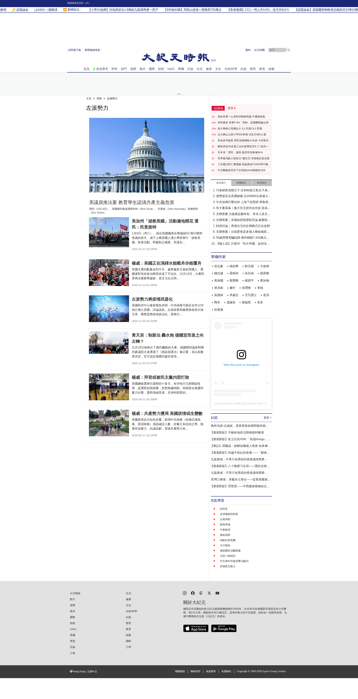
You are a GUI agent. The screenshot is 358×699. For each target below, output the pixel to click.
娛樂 (271, 68)
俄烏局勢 (225, 534)
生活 (199, 68)
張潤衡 (246, 287)
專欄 (181, 68)
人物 (72, 652)
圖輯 (128, 641)
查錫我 (246, 302)
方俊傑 (264, 266)
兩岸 (142, 68)
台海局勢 (225, 519)
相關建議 (180, 671)
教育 (262, 68)
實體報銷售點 (92, 49)
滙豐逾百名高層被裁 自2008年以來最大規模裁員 (243, 196)
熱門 (124, 68)
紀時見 (224, 508)
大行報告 (225, 545)
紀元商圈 (259, 49)
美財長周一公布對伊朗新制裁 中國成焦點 (241, 116)
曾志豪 (218, 266)
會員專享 (102, 68)
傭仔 (232, 287)
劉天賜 (249, 266)
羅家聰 (264, 273)
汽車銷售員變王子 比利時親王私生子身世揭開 (243, 191)
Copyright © (244, 671)
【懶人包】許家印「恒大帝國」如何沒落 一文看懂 (243, 244)
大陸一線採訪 (227, 555)
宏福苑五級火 (227, 566)
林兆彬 (218, 287)
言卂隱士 (251, 295)
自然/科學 (230, 68)
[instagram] (184, 592)
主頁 (88, 98)
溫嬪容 (231, 302)
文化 (218, 68)
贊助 (248, 49)
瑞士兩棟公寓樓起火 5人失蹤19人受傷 (240, 128)
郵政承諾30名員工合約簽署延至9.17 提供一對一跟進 (244, 146)
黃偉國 (218, 280)
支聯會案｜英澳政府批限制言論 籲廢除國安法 (243, 220)
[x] (209, 592)
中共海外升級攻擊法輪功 (234, 561)
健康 (209, 68)
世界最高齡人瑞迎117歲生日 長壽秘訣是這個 (243, 158)
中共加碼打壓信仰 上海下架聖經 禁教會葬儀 (243, 202)
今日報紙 (75, 593)
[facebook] (193, 592)
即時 (114, 68)
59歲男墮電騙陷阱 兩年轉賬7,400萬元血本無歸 (242, 238)
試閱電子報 (74, 49)
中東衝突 (225, 529)
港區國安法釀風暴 (230, 550)
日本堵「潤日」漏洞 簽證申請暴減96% (240, 152)
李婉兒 (234, 295)
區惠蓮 (218, 309)
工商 (128, 646)
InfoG (171, 68)
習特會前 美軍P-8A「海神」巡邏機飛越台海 (243, 122)
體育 (253, 68)
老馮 (266, 295)
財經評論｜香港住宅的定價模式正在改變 (243, 225)
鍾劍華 (234, 266)
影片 (72, 599)
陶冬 (217, 302)
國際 (152, 68)
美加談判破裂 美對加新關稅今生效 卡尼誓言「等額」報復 (243, 140)
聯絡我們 (195, 671)
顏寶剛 (234, 280)
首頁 (87, 68)
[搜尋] (288, 50)
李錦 (260, 287)
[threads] (201, 592)
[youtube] (217, 592)
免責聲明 (211, 671)
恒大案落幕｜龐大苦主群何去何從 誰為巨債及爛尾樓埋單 (243, 208)
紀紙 (243, 68)
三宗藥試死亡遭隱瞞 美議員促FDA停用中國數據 (244, 164)
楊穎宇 (249, 280)
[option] (146, 155)
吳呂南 (249, 273)
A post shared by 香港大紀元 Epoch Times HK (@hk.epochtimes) (252, 403)
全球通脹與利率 (229, 514)
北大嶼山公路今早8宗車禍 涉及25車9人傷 (242, 134)
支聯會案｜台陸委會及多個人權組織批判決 (243, 232)
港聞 (133, 68)
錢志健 (218, 273)
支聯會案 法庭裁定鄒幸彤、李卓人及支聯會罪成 (243, 214)
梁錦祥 (234, 273)
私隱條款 (226, 671)
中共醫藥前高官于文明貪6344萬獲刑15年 (242, 170)
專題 (72, 641)
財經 (161, 68)
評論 (190, 68)
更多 (260, 302)
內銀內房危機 (227, 540)
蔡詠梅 (264, 280)
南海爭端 (225, 524)
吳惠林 (218, 295)
